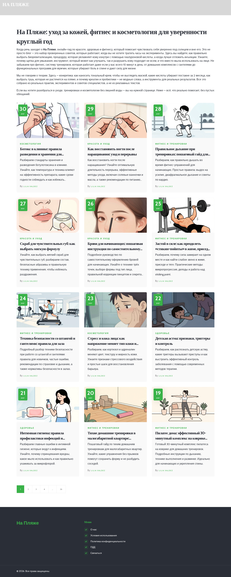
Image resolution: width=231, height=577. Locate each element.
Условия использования (103, 535)
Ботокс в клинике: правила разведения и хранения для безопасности (41, 152)
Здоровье (162, 333)
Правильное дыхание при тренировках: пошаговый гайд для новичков (181, 152)
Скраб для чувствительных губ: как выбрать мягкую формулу (47, 246)
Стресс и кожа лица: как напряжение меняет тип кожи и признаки (112, 341)
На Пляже (16, 4)
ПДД (92, 547)
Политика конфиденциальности (107, 541)
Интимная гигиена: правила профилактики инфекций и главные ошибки (42, 436)
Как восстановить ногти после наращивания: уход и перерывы (112, 151)
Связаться (96, 553)
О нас (93, 529)
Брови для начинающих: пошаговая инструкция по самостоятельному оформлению (115, 246)
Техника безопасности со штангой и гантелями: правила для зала (47, 341)
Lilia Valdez (31, 186)
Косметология (30, 144)
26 (61, 489)
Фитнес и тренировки (171, 144)
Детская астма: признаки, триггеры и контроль (182, 341)
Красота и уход (99, 144)
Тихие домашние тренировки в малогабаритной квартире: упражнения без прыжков (111, 436)
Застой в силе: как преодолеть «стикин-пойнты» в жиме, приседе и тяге (182, 246)
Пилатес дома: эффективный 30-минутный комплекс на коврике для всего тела (180, 436)
